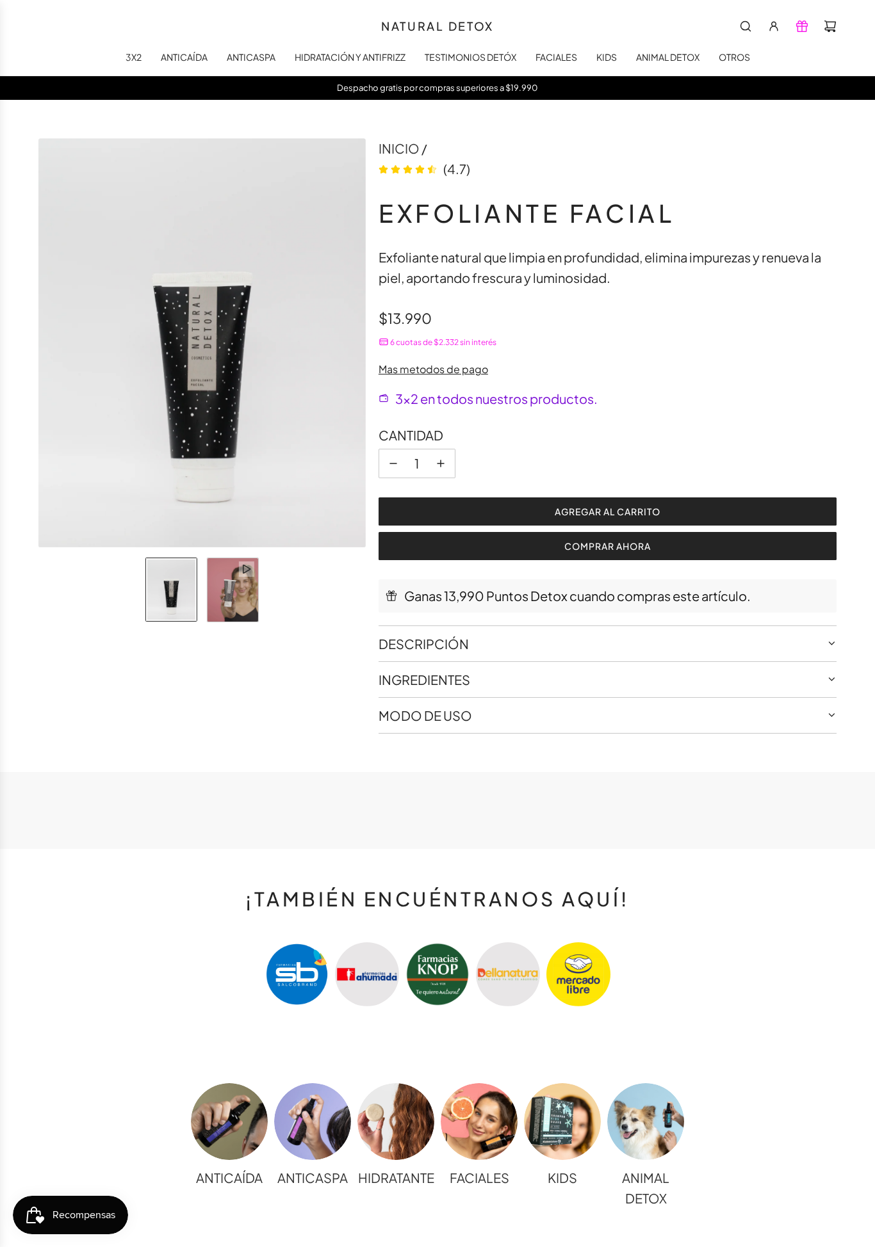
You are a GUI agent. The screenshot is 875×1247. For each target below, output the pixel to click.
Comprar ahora (607, 546)
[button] (48, 343)
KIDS (562, 1178)
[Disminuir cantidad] (393, 463)
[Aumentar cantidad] (441, 463)
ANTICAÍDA (229, 1178)
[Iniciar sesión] (774, 26)
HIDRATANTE (396, 1178)
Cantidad (411, 435)
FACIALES (479, 1178)
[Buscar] (746, 26)
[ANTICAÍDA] (229, 1121)
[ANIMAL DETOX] (645, 1121)
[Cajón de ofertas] (802, 26)
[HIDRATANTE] (395, 1121)
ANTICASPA (312, 1178)
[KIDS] (562, 1121)
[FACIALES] (479, 1121)
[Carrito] (830, 26)
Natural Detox (437, 26)
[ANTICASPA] (312, 1121)
